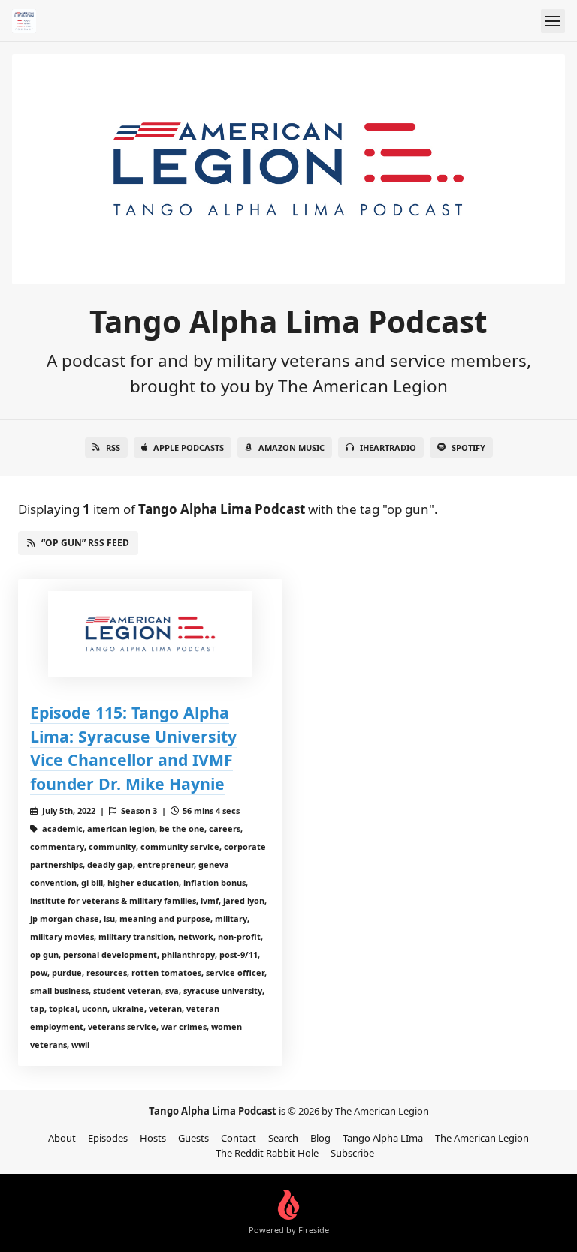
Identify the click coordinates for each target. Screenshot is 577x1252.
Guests (193, 1138)
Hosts (153, 1138)
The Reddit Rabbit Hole (267, 1153)
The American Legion (482, 1138)
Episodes (108, 1138)
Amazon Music (291, 447)
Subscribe (352, 1153)
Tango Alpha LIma (383, 1138)
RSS (113, 447)
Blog (320, 1138)
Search (283, 1138)
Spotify (468, 447)
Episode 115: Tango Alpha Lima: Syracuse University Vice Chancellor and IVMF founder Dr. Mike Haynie (133, 748)
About (62, 1138)
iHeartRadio (388, 447)
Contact (238, 1138)
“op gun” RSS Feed (85, 542)
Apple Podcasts (188, 447)
